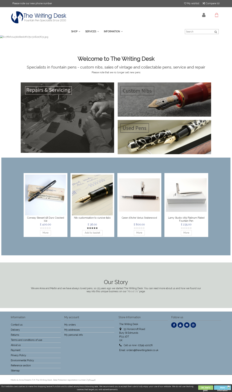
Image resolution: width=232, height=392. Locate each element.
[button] (92, 31)
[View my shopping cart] (216, 15)
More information (222, 388)
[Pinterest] (187, 325)
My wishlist (192, 3)
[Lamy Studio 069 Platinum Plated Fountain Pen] (186, 195)
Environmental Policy (22, 360)
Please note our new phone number (32, 3)
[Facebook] (174, 325)
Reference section (21, 365)
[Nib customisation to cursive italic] (92, 195)
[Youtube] (180, 325)
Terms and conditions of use (26, 340)
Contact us (17, 324)
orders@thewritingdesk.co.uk (142, 350)
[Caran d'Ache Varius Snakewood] (139, 195)
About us (16, 345)
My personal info (73, 335)
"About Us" (133, 291)
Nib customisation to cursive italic (92, 217)
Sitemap (15, 370)
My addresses (72, 329)
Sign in (204, 15)
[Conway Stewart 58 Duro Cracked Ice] (45, 195)
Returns (15, 335)
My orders (70, 324)
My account (71, 317)
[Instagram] (193, 325)
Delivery (15, 329)
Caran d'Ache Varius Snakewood (139, 217)
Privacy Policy (18, 355)
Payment (15, 350)
